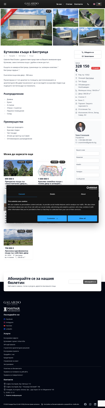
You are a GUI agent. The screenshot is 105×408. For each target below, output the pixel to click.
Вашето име (80, 150)
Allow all (82, 218)
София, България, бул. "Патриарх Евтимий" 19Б (23, 387)
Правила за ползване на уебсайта (16, 372)
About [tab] (83, 194)
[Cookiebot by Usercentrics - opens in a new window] (88, 188)
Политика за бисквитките (13, 368)
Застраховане (8, 364)
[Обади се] (88, 4)
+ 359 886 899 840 (85, 140)
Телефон (79, 172)
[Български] (99, 4)
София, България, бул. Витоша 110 (18, 384)
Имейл (78, 164)
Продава (12, 56)
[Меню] (5, 4)
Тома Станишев (82, 135)
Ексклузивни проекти (11, 351)
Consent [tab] (22, 194)
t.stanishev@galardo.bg (87, 142)
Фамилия (79, 157)
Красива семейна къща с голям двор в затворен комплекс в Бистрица (50, 182)
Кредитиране (8, 358)
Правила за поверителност (13, 375)
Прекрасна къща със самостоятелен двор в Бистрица (15, 182)
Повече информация (14, 395)
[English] (94, 4)
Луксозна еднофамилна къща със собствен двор (16, 252)
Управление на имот (11, 361)
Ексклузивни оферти (11, 338)
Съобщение (80, 179)
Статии (69, 4)
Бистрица (22, 56)
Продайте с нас (9, 354)
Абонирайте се (90, 282)
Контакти (78, 4)
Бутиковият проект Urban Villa (14, 341)
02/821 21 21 (10, 392)
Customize (51, 218)
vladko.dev (76, 404)
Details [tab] (52, 194)
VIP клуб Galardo (9, 345)
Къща (31, 56)
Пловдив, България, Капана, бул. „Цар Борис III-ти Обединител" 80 (30, 390)
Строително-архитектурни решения (16, 348)
